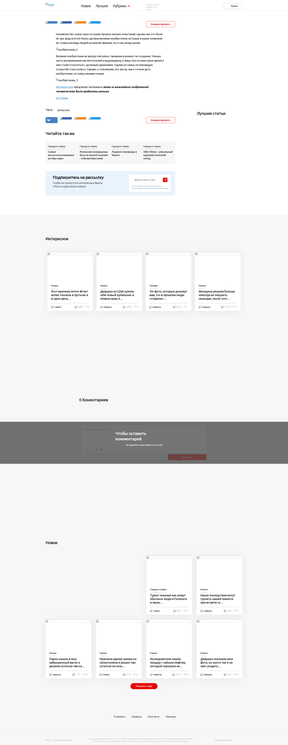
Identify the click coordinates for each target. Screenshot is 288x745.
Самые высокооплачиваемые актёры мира (61, 155)
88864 (80, 307)
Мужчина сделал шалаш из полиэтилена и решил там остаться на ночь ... (118, 662)
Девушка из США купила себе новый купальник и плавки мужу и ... (117, 295)
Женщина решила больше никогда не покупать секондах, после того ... (217, 295)
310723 (227, 307)
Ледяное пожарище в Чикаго (124, 153)
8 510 (128, 674)
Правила (137, 716)
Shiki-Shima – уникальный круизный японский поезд (158, 155)
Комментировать (160, 24)
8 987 (178, 611)
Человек (153, 286)
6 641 (229, 611)
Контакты (153, 716)
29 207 (178, 674)
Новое (86, 6)
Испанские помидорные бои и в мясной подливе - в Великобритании (94, 155)
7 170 (78, 674)
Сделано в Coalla (222, 740)
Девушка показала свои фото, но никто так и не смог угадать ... (216, 662)
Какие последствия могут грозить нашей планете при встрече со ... (217, 599)
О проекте (119, 716)
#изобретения (64, 110)
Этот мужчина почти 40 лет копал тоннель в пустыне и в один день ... (69, 295)
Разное (54, 286)
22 (137, 674)
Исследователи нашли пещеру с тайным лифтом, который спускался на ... (168, 662)
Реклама (171, 716)
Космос (204, 589)
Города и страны (56, 146)
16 (86, 674)
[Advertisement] (219, 61)
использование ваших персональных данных (151, 188)
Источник (62, 98)
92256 (178, 307)
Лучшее (102, 6)
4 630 (229, 674)
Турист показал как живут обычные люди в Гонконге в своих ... (168, 599)
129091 (129, 307)
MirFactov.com (64, 86)
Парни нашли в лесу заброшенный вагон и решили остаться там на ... (66, 662)
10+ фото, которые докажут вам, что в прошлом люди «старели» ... (168, 295)
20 (187, 611)
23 (238, 611)
